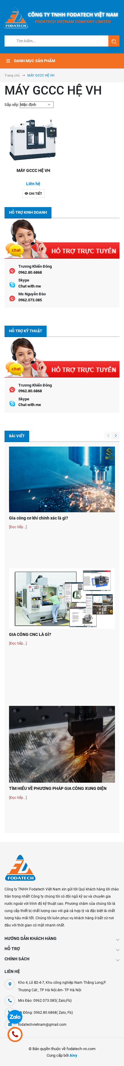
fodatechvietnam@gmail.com (42, 1024)
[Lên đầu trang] (114, 1052)
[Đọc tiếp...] (18, 527)
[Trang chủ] (62, 17)
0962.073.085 (30, 300)
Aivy (73, 1055)
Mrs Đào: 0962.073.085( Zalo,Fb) (45, 1000)
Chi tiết (35, 194)
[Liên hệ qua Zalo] (15, 1017)
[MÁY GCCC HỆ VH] (33, 140)
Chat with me (29, 286)
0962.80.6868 (30, 272)
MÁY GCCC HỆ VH (33, 170)
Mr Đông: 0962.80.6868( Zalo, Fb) (45, 1012)
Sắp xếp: (12, 104)
